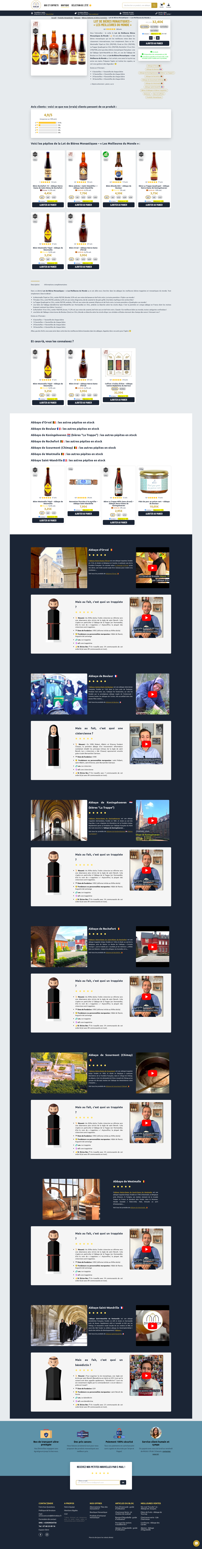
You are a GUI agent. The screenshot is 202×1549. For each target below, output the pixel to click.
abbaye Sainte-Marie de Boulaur (101, 687)
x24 (89, 197)
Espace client (44, 1530)
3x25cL (115, 389)
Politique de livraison (47, 1510)
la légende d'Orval (121, 565)
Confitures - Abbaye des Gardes (150, 1523)
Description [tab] (35, 284)
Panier (162, 5)
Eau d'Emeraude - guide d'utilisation (124, 1508)
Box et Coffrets (158, 94)
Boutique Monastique (98, 1512)
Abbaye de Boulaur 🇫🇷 (113, 702)
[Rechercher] (154, 5)
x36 (95, 197)
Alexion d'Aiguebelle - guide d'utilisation (126, 1529)
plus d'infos (49, 14)
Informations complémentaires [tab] (55, 284)
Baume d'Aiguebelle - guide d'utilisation (126, 1518)
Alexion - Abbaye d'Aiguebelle (147, 1529)
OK (123, 1482)
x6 (48, 197)
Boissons (77, 18)
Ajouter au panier (154, 43)
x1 (42, 197)
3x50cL (122, 389)
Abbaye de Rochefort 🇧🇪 (114, 952)
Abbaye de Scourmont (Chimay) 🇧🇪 (117, 1086)
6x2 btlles (154, 27)
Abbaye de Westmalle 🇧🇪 (139, 1207)
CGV (66, 1514)
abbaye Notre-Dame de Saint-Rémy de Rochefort (108, 940)
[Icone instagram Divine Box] (47, 1535)
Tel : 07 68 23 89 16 (47, 1526)
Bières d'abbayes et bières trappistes (94, 18)
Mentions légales (71, 1510)
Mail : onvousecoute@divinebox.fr (50, 1515)
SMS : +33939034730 (47, 1522)
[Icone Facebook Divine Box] (40, 1535)
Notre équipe (69, 1507)
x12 (53, 197)
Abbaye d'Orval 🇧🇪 (112, 573)
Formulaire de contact (47, 1519)
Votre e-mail (82, 1480)
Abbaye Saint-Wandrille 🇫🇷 (115, 1334)
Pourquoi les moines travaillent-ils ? (123, 1523)
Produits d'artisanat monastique (98, 1516)
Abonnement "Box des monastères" (99, 1508)
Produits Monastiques (65, 18)
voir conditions (93, 14)
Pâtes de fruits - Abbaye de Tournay (151, 1513)
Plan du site (93, 1537)
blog (131, 1503)
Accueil (53, 18)
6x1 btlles (144, 27)
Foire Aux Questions (47, 1507)
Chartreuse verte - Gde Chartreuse (150, 1518)
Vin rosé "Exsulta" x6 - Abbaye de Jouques (149, 1508)
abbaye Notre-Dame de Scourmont (102, 1071)
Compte (168, 7)
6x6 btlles (154, 30)
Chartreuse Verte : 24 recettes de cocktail (123, 1513)
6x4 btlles (164, 27)
